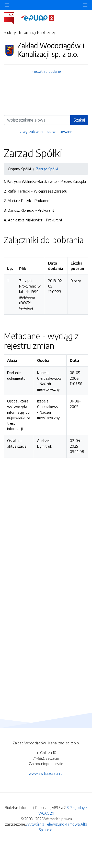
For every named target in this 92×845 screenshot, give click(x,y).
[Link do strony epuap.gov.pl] (37, 17)
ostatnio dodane (47, 71)
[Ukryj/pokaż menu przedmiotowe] (7, 5)
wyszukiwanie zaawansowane (47, 131)
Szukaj (79, 120)
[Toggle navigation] (85, 5)
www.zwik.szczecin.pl (46, 773)
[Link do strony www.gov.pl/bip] (12, 17)
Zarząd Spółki (47, 168)
